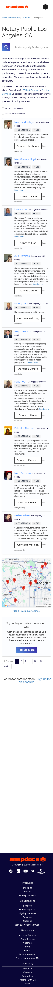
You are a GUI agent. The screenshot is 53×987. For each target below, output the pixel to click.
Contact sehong (28, 318)
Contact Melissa (28, 545)
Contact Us (27, 976)
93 (35, 661)
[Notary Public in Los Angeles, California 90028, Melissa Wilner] (8, 517)
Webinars (27, 943)
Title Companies (27, 909)
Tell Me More (26, 650)
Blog (27, 947)
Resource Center (27, 954)
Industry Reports (27, 935)
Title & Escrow (30, 90)
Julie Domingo (22, 256)
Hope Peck (20, 381)
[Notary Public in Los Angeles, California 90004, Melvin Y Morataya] (8, 124)
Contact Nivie (28, 196)
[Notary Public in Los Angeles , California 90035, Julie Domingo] (8, 258)
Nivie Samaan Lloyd (25, 159)
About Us (27, 968)
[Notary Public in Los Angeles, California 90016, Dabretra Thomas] (8, 430)
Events (27, 950)
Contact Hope (28, 415)
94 (41, 661)
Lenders (27, 906)
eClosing (27, 888)
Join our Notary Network (27, 925)
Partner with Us (27, 980)
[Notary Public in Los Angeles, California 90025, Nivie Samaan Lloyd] (8, 161)
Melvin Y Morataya (24, 122)
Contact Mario (28, 502)
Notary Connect (27, 895)
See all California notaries (26, 611)
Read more (19, 190)
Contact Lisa (28, 243)
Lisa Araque (20, 209)
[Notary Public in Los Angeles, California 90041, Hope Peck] (8, 383)
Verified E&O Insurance (15, 113)
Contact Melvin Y (28, 146)
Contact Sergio (28, 369)
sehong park (21, 303)
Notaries (27, 921)
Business (27, 917)
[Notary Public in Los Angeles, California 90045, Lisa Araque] (8, 211)
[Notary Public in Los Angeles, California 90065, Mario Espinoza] (8, 475)
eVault (27, 891)
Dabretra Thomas (24, 428)
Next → (7, 666)
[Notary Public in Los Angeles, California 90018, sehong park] (8, 305)
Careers (27, 972)
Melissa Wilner (22, 515)
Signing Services (27, 913)
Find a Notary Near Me (27, 958)
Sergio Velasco (22, 331)
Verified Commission (14, 108)
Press (28, 984)
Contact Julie (28, 290)
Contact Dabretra (28, 460)
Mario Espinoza (22, 473)
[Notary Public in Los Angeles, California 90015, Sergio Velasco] (8, 333)
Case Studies (28, 939)
